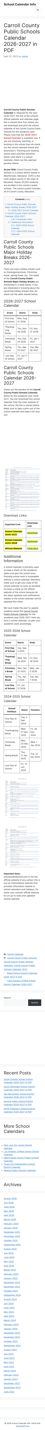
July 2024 (9, 1303)
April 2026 (9, 1215)
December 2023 (12, 1333)
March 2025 (10, 1270)
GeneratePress (22, 1426)
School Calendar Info (20, 4)
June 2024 (9, 1308)
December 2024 (12, 1282)
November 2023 (12, 1337)
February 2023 (11, 1375)
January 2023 (11, 1379)
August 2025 (10, 1249)
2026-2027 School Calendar (23, 210)
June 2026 (9, 1207)
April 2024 (9, 1316)
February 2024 (11, 1324)
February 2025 (11, 1274)
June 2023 (9, 1358)
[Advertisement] (22, 84)
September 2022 (12, 1387)
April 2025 (9, 1266)
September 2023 (12, 1345)
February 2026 (11, 1223)
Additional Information (20, 222)
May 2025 (9, 1261)
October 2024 (11, 1291)
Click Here (32, 548)
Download (32, 533)
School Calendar (15, 954)
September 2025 (12, 1244)
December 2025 (12, 1232)
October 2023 (11, 1341)
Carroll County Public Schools (22, 958)
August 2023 (10, 1350)
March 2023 (10, 1371)
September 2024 (12, 1295)
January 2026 (11, 1228)
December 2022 (12, 1383)
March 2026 (10, 1219)
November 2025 (12, 1236)
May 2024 (9, 1312)
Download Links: (21, 219)
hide (27, 199)
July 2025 (9, 1253)
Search (7, 998)
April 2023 (9, 1366)
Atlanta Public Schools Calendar (20, 1170)
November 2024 (12, 1287)
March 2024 (10, 1320)
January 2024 (11, 1329)
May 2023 (9, 1362)
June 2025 (9, 1257)
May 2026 (9, 1211)
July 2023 (9, 1354)
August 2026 (10, 1198)
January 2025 (11, 1278)
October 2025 (11, 1240)
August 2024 (10, 1299)
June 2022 (9, 1392)
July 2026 (9, 1202)
